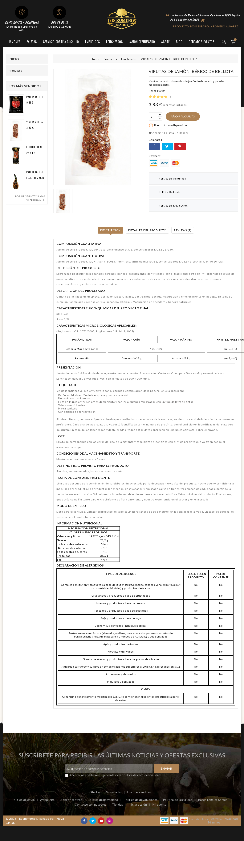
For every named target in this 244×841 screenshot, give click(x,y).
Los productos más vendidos (30, 198)
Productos (15, 70)
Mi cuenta (159, 804)
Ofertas (95, 792)
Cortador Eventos (201, 41)
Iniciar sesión (138, 804)
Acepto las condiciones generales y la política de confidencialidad (115, 775)
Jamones (14, 41)
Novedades (114, 792)
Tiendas (118, 804)
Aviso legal (48, 799)
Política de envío (23, 799)
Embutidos (92, 41)
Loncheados (114, 41)
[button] (224, 42)
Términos (213, 822)
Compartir (154, 146)
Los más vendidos (139, 792)
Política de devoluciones (141, 799)
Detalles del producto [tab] (147, 230)
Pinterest (180, 146)
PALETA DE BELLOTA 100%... (36, 97)
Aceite (165, 41)
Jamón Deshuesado (142, 41)
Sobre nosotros (72, 799)
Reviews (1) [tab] (182, 230)
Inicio (14, 59)
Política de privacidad (103, 799)
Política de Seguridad (178, 799)
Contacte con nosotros (91, 804)
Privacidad (230, 818)
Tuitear (167, 146)
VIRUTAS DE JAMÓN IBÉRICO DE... (36, 122)
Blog (179, 41)
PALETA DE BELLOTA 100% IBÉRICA (36, 172)
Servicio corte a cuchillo (61, 41)
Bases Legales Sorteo (213, 799)
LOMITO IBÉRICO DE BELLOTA (36, 147)
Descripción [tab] (110, 230)
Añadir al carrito (183, 116)
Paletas (31, 41)
